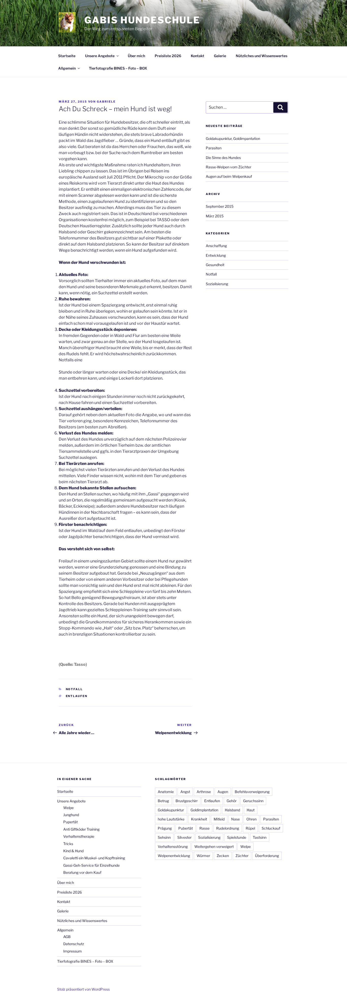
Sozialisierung (217, 284)
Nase (235, 819)
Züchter (241, 855)
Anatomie (166, 791)
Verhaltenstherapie (78, 836)
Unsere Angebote (100, 56)
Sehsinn (164, 837)
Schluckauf (271, 828)
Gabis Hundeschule (142, 20)
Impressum (72, 951)
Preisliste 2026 (168, 56)
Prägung (165, 828)
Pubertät (185, 828)
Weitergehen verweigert (214, 846)
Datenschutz (73, 944)
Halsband (232, 810)
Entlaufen (77, 696)
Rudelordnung (227, 828)
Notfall (74, 689)
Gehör (231, 801)
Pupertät (70, 822)
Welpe (68, 807)
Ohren (251, 819)
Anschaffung (216, 246)
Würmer (203, 855)
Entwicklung (216, 255)
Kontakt (197, 56)
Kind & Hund (73, 851)
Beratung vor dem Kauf (82, 872)
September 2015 (219, 206)
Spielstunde (236, 837)
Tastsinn (259, 837)
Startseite (66, 56)
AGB (67, 936)
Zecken (223, 855)
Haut (251, 810)
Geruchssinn (253, 801)
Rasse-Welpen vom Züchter (228, 167)
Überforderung (267, 855)
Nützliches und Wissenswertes (261, 56)
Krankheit (199, 819)
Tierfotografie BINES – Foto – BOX (118, 68)
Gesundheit (215, 265)
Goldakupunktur (171, 810)
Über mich (136, 56)
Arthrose (204, 791)
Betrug (163, 801)
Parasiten (214, 148)
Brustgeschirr (187, 801)
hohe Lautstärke (171, 819)
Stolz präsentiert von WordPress (83, 989)
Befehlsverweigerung (252, 791)
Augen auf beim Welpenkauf (229, 176)
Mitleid (219, 819)
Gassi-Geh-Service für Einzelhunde (91, 865)
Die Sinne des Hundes (223, 157)
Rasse (204, 828)
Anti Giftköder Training (81, 829)
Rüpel (250, 828)
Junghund (71, 815)
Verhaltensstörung (173, 846)
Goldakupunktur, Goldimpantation (233, 138)
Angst (185, 791)
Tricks (68, 844)
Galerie (220, 56)
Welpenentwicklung (174, 855)
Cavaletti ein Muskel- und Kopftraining (94, 858)
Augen (222, 791)
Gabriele (106, 101)
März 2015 (215, 216)
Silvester (184, 837)
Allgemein (67, 68)
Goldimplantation (204, 810)
